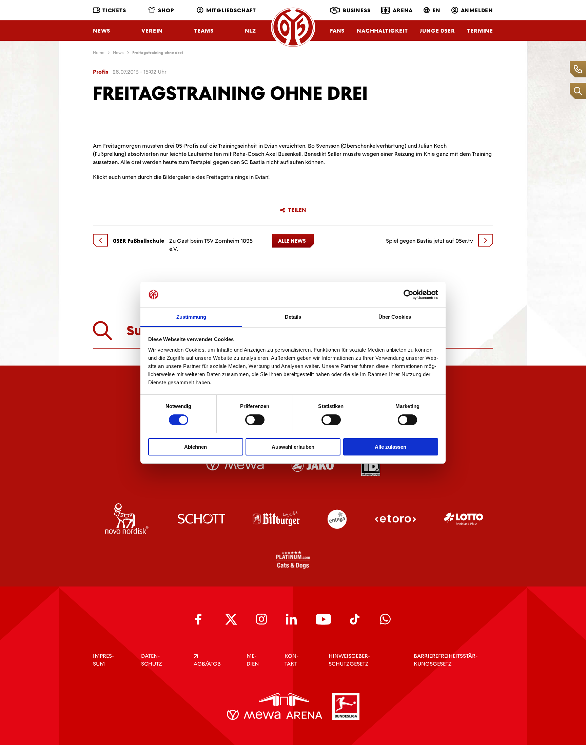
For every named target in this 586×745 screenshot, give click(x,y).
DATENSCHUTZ (151, 659)
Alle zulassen (390, 447)
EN (436, 10)
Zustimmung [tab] (191, 317)
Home (98, 52)
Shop (166, 10)
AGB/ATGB (207, 663)
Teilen (297, 210)
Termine (480, 30)
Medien (253, 659)
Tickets (114, 10)
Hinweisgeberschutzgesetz (349, 659)
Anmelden (477, 10)
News (101, 30)
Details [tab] (293, 317)
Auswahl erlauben (293, 447)
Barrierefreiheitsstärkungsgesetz (445, 659)
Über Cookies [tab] (394, 317)
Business (356, 10)
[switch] (255, 419)
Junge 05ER (437, 30)
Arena (403, 10)
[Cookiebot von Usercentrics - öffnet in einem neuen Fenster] (408, 295)
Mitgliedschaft (231, 10)
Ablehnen (195, 447)
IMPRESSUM (103, 659)
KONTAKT (291, 659)
